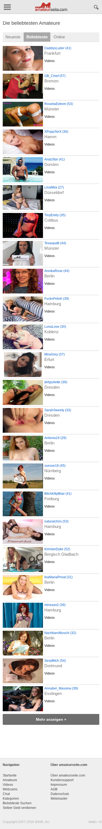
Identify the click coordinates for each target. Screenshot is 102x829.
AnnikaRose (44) (56, 271)
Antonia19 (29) (55, 438)
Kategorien (11, 798)
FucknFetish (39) (56, 299)
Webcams (10, 789)
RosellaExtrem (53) (58, 104)
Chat (6, 794)
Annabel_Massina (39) (61, 688)
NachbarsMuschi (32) (60, 633)
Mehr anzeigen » (51, 719)
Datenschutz (60, 794)
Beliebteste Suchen (17, 803)
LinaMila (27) (54, 187)
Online (59, 37)
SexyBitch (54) (55, 661)
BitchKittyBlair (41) (58, 494)
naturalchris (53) (56, 521)
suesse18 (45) (55, 466)
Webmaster (59, 798)
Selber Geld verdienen (19, 808)
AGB (54, 789)
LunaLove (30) (55, 327)
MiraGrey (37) (54, 354)
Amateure (10, 780)
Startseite (10, 775)
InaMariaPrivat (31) (58, 577)
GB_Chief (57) (55, 76)
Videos (49, 61)
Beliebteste (37, 37)
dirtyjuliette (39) (55, 382)
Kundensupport (62, 780)
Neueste (12, 37)
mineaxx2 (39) (55, 605)
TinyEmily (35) (55, 215)
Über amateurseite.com (68, 775)
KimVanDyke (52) (57, 549)
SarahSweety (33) (57, 410)
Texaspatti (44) (55, 243)
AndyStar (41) (54, 159)
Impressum (59, 785)
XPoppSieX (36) (56, 132)
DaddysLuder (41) (57, 48)
